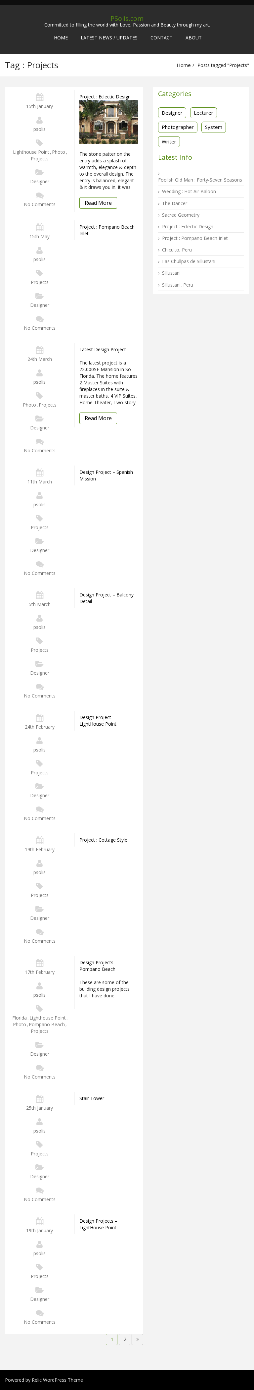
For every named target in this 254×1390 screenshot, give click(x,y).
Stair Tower (91, 1098)
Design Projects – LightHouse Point (98, 1224)
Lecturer (203, 112)
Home (61, 37)
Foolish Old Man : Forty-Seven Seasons (200, 180)
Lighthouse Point (31, 152)
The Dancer (174, 203)
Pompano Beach (47, 1024)
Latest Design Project (102, 349)
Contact (161, 37)
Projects (40, 158)
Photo (58, 152)
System (213, 127)
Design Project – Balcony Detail (106, 597)
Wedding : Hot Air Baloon (189, 191)
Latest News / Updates (109, 37)
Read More (98, 202)
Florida (19, 1018)
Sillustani (171, 273)
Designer (39, 181)
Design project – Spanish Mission (106, 475)
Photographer (178, 127)
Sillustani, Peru (177, 285)
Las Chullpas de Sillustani (188, 261)
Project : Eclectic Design (105, 96)
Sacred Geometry (180, 215)
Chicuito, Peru (177, 250)
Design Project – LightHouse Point (97, 720)
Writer (169, 141)
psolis (39, 129)
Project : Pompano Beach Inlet (107, 230)
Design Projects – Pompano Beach (98, 965)
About (194, 37)
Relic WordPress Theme (57, 1380)
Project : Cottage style (103, 840)
